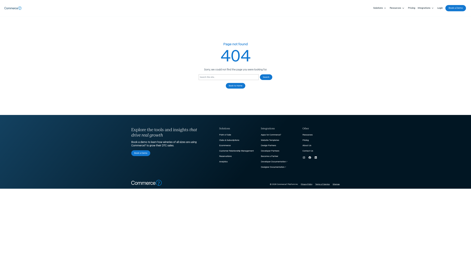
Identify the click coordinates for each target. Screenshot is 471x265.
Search (266, 77)
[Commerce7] (13, 8)
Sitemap (336, 184)
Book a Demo (140, 153)
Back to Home (235, 86)
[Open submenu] (385, 8)
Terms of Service (322, 184)
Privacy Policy (306, 184)
